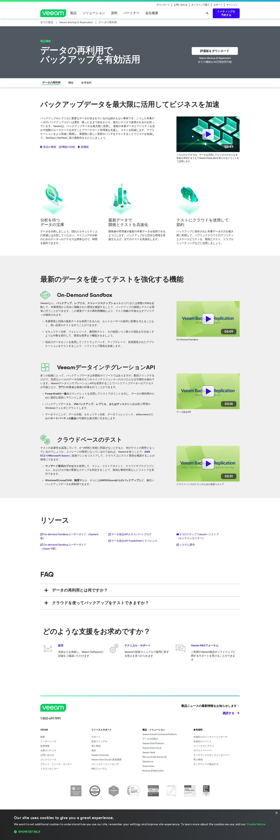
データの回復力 (150, 739)
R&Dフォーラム (99, 769)
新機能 (85, 147)
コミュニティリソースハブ (105, 764)
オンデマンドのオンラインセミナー (211, 755)
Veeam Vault (148, 752)
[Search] (207, 13)
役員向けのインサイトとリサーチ (210, 737)
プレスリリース (48, 759)
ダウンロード (163, 4)
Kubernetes (148, 766)
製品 (73, 13)
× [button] (276, 813)
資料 (114, 13)
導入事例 (95, 746)
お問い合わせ (180, 4)
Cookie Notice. (256, 824)
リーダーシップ (48, 741)
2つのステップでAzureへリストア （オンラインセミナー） (197, 536)
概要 (42, 737)
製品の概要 (49, 147)
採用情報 (44, 746)
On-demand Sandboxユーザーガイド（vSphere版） (69, 536)
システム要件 (187, 545)
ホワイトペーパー (202, 750)
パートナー (131, 13)
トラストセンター (49, 769)
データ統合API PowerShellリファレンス (134, 541)
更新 (93, 750)
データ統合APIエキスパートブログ (131, 534)
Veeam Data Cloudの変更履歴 (106, 759)
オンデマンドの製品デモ (205, 764)
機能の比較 (68, 147)
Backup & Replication (153, 771)
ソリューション (93, 13)
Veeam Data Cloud (151, 748)
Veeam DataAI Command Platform (159, 734)
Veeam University (100, 755)
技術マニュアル (99, 741)
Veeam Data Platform (153, 743)
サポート (217, 4)
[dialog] (140, 825)
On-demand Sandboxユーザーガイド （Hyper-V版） (63, 547)
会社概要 (151, 13)
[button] (140, 831)
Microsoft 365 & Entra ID (154, 757)
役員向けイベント (202, 741)
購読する (228, 713)
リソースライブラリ (203, 746)
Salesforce (147, 761)
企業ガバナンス (48, 750)
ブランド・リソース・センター (56, 764)
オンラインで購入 (200, 4)
